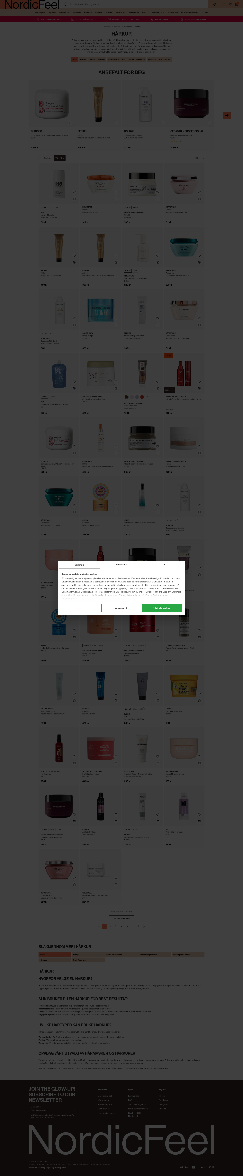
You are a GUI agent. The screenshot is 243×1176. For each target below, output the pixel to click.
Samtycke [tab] (79, 564)
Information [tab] (121, 564)
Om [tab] (163, 564)
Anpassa (119, 608)
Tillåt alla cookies (161, 608)
